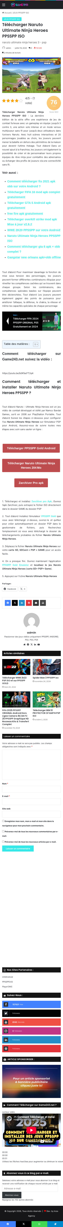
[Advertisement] (31, 910)
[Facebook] (8, 603)
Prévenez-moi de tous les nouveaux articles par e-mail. (30, 842)
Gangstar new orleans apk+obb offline (34, 257)
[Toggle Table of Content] (34, 344)
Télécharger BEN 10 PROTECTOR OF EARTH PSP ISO (46, 713)
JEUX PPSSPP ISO (21, 12)
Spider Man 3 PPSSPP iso (46, 677)
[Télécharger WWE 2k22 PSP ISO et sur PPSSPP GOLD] (16, 667)
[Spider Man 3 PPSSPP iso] (47, 667)
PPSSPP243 (7, 982)
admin (8, 48)
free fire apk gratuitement (25, 213)
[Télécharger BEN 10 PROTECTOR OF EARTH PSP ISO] (47, 699)
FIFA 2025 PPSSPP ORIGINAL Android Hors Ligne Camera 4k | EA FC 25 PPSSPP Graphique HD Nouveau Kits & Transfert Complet (15, 717)
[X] (15, 603)
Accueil (7, 12)
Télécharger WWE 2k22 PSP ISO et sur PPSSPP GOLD (14, 680)
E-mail (6, 796)
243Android (7, 977)
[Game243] (19, 5)
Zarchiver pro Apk (42, 501)
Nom (5, 783)
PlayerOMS (7, 986)
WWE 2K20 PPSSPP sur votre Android (33, 230)
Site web (6, 808)
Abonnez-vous (11, 1195)
